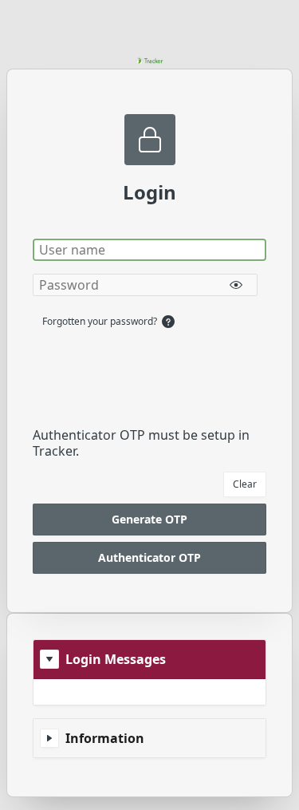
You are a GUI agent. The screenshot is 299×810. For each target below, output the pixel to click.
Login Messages (115, 659)
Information (104, 738)
